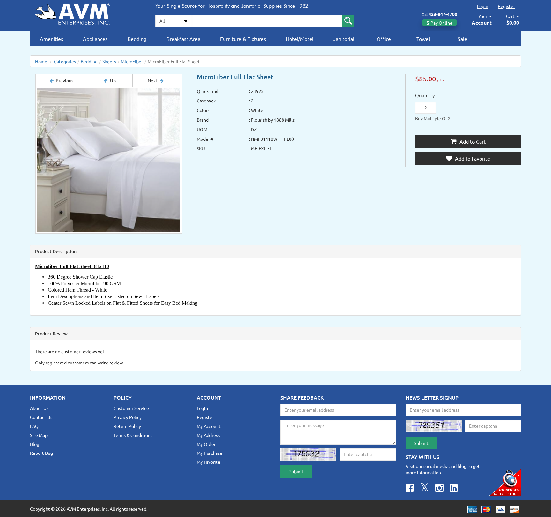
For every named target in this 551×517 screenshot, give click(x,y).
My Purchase (209, 453)
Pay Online (441, 23)
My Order (206, 444)
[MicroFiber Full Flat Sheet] (108, 160)
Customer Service (131, 408)
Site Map (39, 435)
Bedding (137, 38)
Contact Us (41, 417)
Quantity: (425, 95)
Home (41, 61)
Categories (65, 61)
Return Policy (127, 426)
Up (113, 80)
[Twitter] (424, 489)
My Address (208, 435)
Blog (34, 444)
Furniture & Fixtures (243, 38)
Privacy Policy (128, 417)
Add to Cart (472, 141)
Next (153, 80)
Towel (423, 38)
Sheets (109, 61)
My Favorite (208, 462)
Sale (462, 38)
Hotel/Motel (299, 38)
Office (384, 38)
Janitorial (343, 38)
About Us (39, 408)
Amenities (51, 38)
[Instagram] (439, 489)
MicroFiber (132, 61)
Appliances (95, 38)
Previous (64, 80)
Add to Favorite (472, 158)
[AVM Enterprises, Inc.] (78, 13)
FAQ (34, 426)
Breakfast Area (183, 38)
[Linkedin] (454, 489)
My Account (209, 426)
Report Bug (41, 453)
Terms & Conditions (133, 435)
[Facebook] (410, 489)
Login (482, 6)
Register (506, 6)
